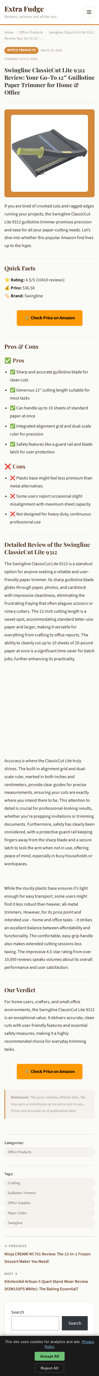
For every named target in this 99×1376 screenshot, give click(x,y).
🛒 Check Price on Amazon (49, 318)
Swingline (15, 1222)
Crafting (14, 1183)
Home (9, 32)
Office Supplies (19, 1202)
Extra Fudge (24, 8)
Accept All (49, 1356)
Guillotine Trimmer (22, 1193)
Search (17, 1312)
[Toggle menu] (89, 12)
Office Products (31, 32)
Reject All (49, 1368)
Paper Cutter (17, 1213)
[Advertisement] (49, 704)
